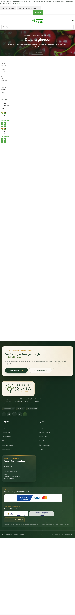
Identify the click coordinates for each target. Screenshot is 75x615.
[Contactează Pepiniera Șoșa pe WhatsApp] (25, 414)
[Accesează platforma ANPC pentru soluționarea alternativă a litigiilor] (16, 513)
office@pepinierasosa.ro (10, 471)
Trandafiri (4, 428)
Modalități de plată (44, 432)
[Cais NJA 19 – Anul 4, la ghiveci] (2, 113)
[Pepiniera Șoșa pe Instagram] (9, 414)
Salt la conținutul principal (28, 8)
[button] (37, 52)
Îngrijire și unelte (6, 449)
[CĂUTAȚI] (71, 27)
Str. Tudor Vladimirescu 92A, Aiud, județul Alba (12, 477)
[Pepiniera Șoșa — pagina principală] (18, 388)
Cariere (41, 449)
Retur (62, 534)
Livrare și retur (43, 436)
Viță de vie (5, 441)
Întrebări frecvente (44, 445)
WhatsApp (37, 12)
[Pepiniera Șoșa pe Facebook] (4, 414)
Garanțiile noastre (44, 441)
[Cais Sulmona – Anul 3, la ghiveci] (5, 129)
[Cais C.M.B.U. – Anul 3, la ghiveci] (5, 113)
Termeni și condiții (69, 534)
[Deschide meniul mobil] (2, 21)
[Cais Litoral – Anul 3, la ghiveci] (2, 129)
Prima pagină (3, 64)
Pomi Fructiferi (4, 71)
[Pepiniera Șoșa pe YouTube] (14, 414)
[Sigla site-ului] (37, 21)
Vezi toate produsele (40, 370)
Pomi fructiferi (6, 432)
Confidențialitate (56, 534)
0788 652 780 (8, 467)
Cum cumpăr (42, 428)
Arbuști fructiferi (6, 436)
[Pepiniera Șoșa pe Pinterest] (20, 414)
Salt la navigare (8, 8)
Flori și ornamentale (7, 445)
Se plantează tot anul (4, 81)
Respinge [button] (19, 3)
